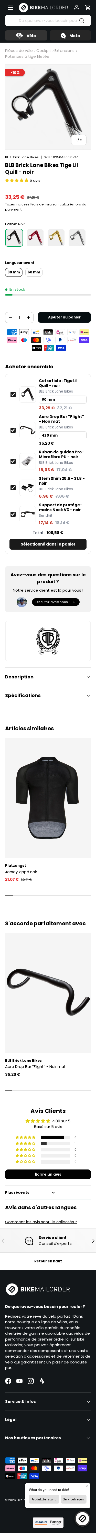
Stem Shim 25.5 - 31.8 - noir (62, 481)
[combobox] (48, 20)
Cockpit (43, 50)
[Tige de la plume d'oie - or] (56, 238)
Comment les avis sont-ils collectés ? (41, 1221)
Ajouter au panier (64, 317)
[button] (87, 7)
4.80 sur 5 (61, 1121)
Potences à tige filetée (27, 56)
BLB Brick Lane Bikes (22, 157)
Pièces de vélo (19, 50)
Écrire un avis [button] (48, 1174)
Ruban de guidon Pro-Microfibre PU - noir (61, 454)
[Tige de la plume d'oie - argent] (77, 238)
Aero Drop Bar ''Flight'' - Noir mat (61, 419)
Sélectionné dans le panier (48, 544)
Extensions (64, 50)
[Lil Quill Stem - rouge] (35, 238)
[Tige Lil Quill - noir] (14, 238)
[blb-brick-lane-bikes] (48, 641)
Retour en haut (48, 1261)
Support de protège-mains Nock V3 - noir (60, 507)
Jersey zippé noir (21, 871)
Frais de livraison (44, 204)
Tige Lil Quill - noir (58, 383)
